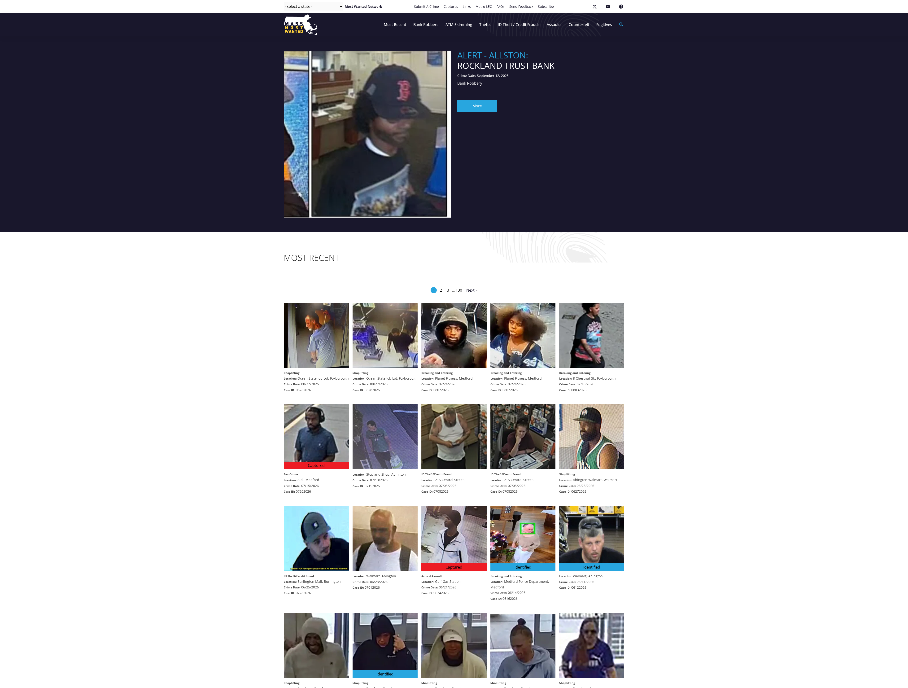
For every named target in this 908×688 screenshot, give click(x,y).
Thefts (485, 24)
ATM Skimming (458, 24)
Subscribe (546, 6)
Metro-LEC (484, 6)
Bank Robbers (425, 24)
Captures (451, 6)
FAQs (501, 6)
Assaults (554, 24)
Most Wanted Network (363, 6)
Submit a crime (426, 6)
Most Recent (395, 24)
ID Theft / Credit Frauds (519, 24)
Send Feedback (521, 6)
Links (467, 6)
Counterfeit (579, 24)
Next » (471, 290)
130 (459, 290)
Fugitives (604, 24)
